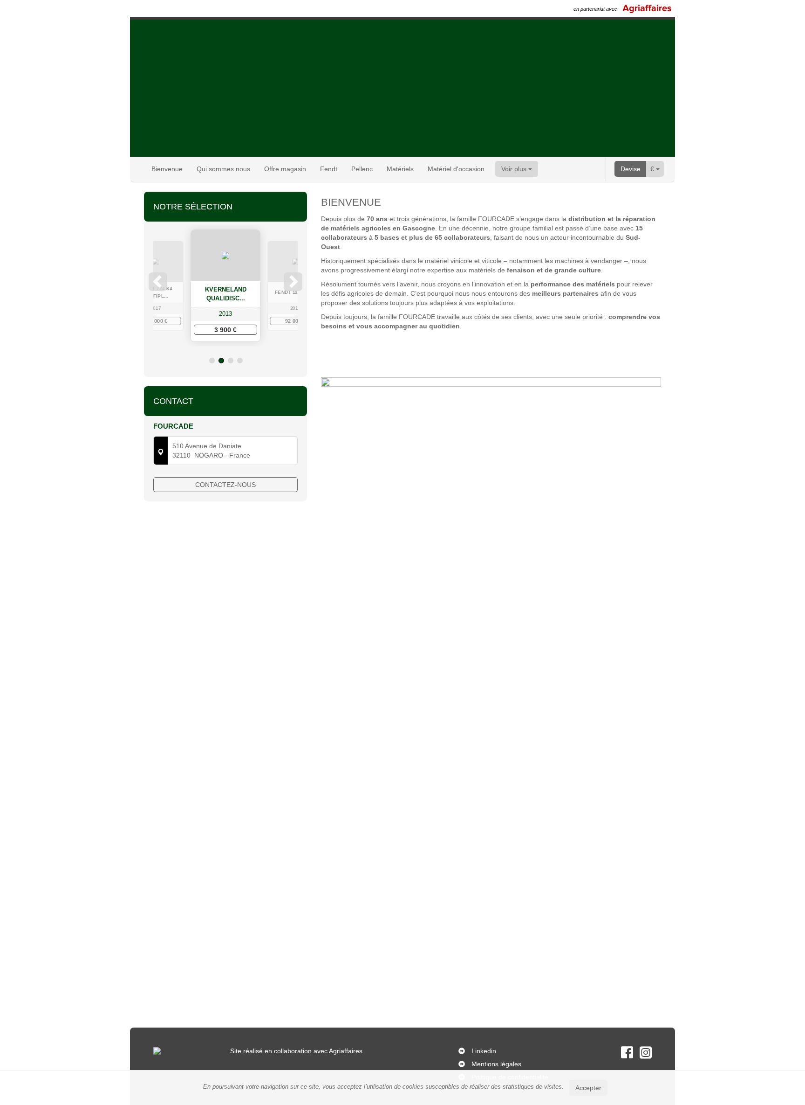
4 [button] (240, 360)
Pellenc (362, 169)
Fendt (328, 169)
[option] (225, 285)
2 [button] (221, 360)
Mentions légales (496, 1064)
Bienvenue (167, 169)
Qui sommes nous (223, 169)
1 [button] (212, 360)
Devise (631, 169)
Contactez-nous (225, 484)
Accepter (588, 1087)
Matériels (400, 169)
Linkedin (483, 1051)
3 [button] (230, 360)
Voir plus (514, 169)
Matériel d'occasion (456, 169)
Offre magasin (285, 169)
